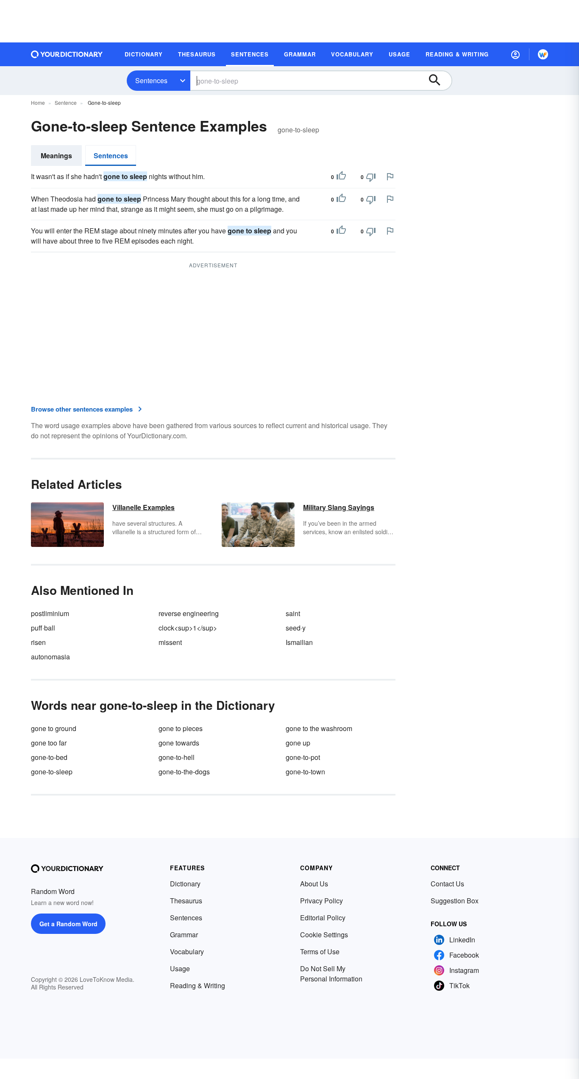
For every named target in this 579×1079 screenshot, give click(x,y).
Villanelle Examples (143, 507)
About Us (314, 883)
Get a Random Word (68, 923)
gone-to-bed (49, 757)
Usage (180, 968)
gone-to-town (305, 771)
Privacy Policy (321, 900)
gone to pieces (181, 728)
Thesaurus (186, 900)
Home (38, 102)
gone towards (179, 743)
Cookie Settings (324, 934)
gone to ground (53, 728)
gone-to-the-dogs (184, 771)
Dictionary (185, 883)
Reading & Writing (197, 985)
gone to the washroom (319, 728)
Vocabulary (187, 951)
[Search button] (438, 80)
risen (38, 642)
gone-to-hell (177, 757)
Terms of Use (320, 951)
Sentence (66, 102)
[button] (515, 54)
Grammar (184, 934)
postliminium (50, 613)
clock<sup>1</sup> (188, 628)
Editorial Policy (322, 917)
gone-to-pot (303, 757)
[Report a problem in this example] (390, 176)
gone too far (49, 743)
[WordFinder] (543, 54)
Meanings (56, 155)
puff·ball (43, 628)
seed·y (296, 628)
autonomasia (50, 656)
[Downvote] (371, 176)
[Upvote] (341, 176)
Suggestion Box (455, 900)
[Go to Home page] (67, 54)
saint (293, 613)
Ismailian (299, 642)
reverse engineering (189, 613)
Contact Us (447, 883)
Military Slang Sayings (338, 507)
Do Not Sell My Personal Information (331, 974)
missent (170, 642)
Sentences (151, 80)
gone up (298, 743)
